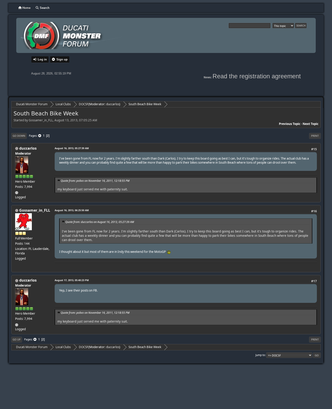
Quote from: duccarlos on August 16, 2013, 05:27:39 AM (99, 222)
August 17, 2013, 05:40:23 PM (72, 280)
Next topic (310, 124)
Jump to (260, 355)
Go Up (17, 339)
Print (315, 135)
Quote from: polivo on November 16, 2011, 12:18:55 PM (95, 181)
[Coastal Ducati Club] (17, 192)
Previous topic (289, 124)
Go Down (19, 135)
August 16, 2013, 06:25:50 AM (72, 210)
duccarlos (112, 104)
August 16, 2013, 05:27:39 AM (72, 148)
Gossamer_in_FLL (34, 210)
